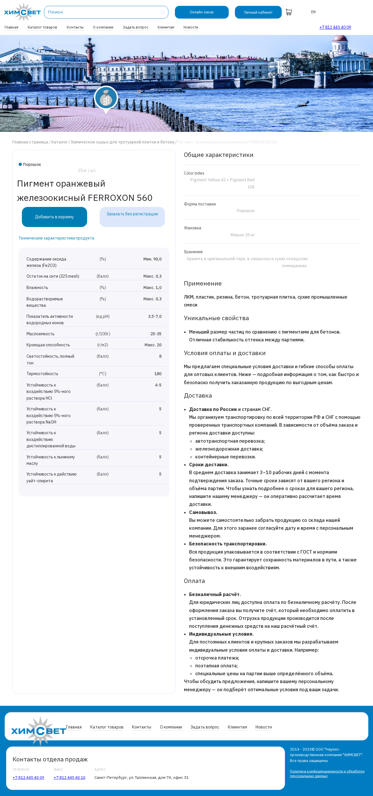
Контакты (75, 27)
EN (313, 11)
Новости (191, 27)
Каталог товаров (42, 27)
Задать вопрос (135, 27)
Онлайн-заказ (202, 12)
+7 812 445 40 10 (69, 777)
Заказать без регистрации (132, 214)
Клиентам (166, 27)
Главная (11, 27)
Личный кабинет (258, 12)
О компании (103, 27)
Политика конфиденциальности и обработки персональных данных (327, 773)
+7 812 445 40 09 (335, 27)
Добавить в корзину (54, 216)
